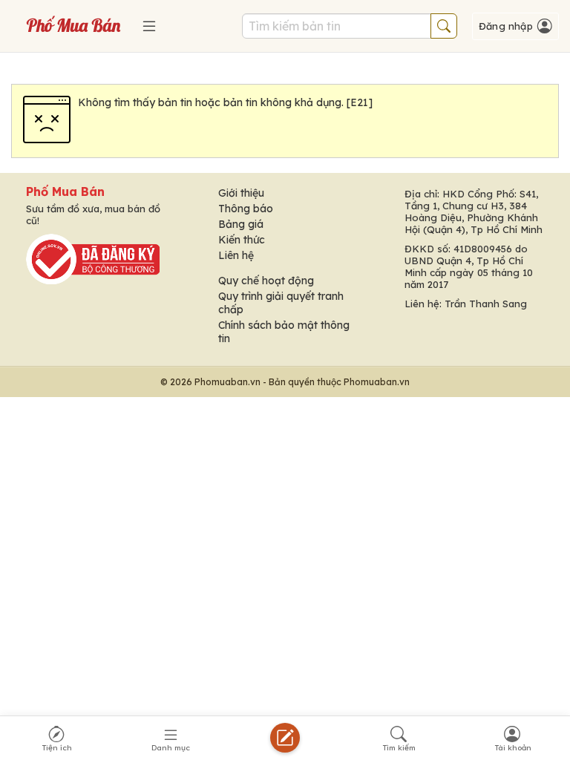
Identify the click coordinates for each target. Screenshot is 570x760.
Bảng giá (240, 224)
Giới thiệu (241, 193)
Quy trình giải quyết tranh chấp (281, 302)
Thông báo (245, 208)
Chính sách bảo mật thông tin (284, 331)
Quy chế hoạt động (266, 280)
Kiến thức (241, 239)
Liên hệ (236, 255)
